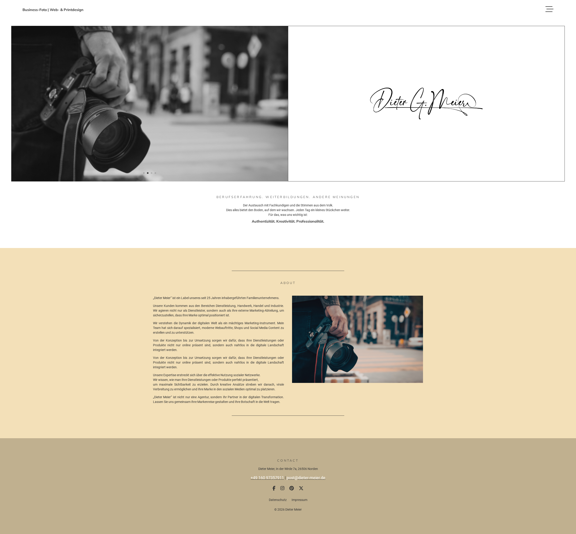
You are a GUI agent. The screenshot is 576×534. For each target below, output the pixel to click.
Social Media (288, 276)
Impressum (299, 500)
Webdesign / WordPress (288, 264)
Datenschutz (278, 500)
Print (288, 270)
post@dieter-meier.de (306, 477)
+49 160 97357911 (267, 477)
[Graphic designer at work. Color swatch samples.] (149, 180)
